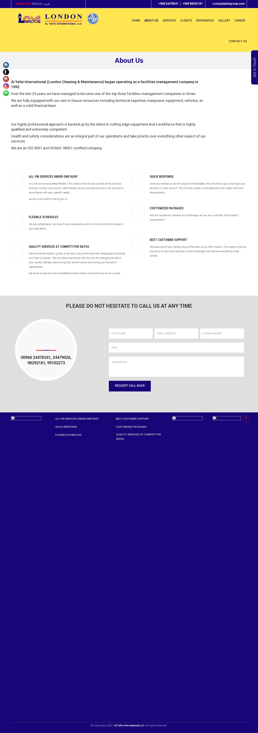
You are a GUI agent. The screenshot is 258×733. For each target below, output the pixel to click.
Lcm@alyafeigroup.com (228, 3)
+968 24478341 (168, 3)
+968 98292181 (193, 3)
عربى (47, 3)
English (37, 3)
